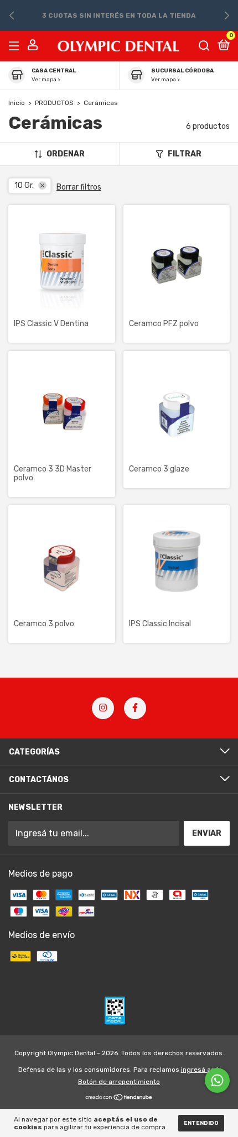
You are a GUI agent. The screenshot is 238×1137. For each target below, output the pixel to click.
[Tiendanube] (119, 1098)
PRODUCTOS (54, 103)
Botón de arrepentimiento (119, 1082)
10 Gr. (24, 185)
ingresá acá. (200, 1069)
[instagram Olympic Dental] (103, 708)
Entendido (201, 1123)
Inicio (16, 103)
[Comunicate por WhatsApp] (217, 1080)
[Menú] (15, 45)
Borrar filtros (78, 187)
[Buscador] (204, 45)
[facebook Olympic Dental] (135, 708)
